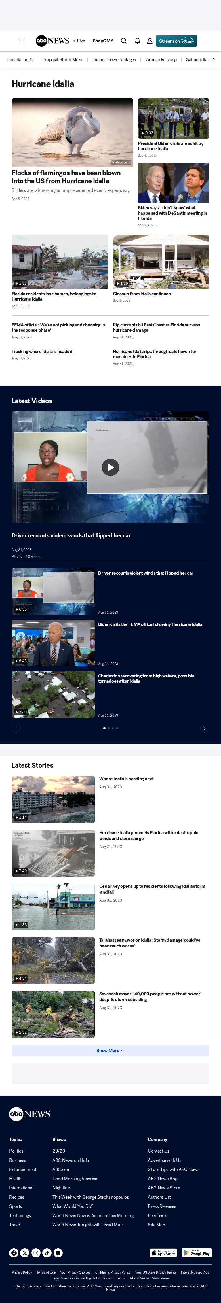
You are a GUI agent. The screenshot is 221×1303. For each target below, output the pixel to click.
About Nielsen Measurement (151, 1278)
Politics (16, 1151)
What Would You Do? (72, 1206)
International (21, 1188)
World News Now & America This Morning (92, 1215)
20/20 (58, 1151)
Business (17, 1160)
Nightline (61, 1188)
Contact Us (158, 1151)
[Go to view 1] (104, 728)
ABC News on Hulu (70, 1160)
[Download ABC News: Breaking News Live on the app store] (163, 1252)
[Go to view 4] (117, 728)
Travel (15, 1225)
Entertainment (22, 1169)
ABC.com (61, 1169)
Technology (20, 1215)
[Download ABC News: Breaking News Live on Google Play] (197, 1252)
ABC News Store (164, 1188)
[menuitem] (20, 59)
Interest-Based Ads (195, 1272)
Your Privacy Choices (75, 1272)
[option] (24, 59)
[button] (22, 41)
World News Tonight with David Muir (87, 1225)
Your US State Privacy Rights (155, 1272)
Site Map (156, 1225)
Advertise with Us (164, 1160)
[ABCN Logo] (52, 41)
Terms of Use (46, 1272)
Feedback (157, 1215)
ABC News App (162, 1179)
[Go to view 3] (113, 728)
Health (15, 1179)
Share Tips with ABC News (173, 1169)
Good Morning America (74, 1179)
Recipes (16, 1197)
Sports (15, 1206)
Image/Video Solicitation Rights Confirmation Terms (87, 1278)
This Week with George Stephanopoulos (90, 1197)
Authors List (159, 1197)
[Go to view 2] (109, 728)
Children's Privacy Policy (113, 1272)
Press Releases (162, 1206)
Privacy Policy (22, 1272)
